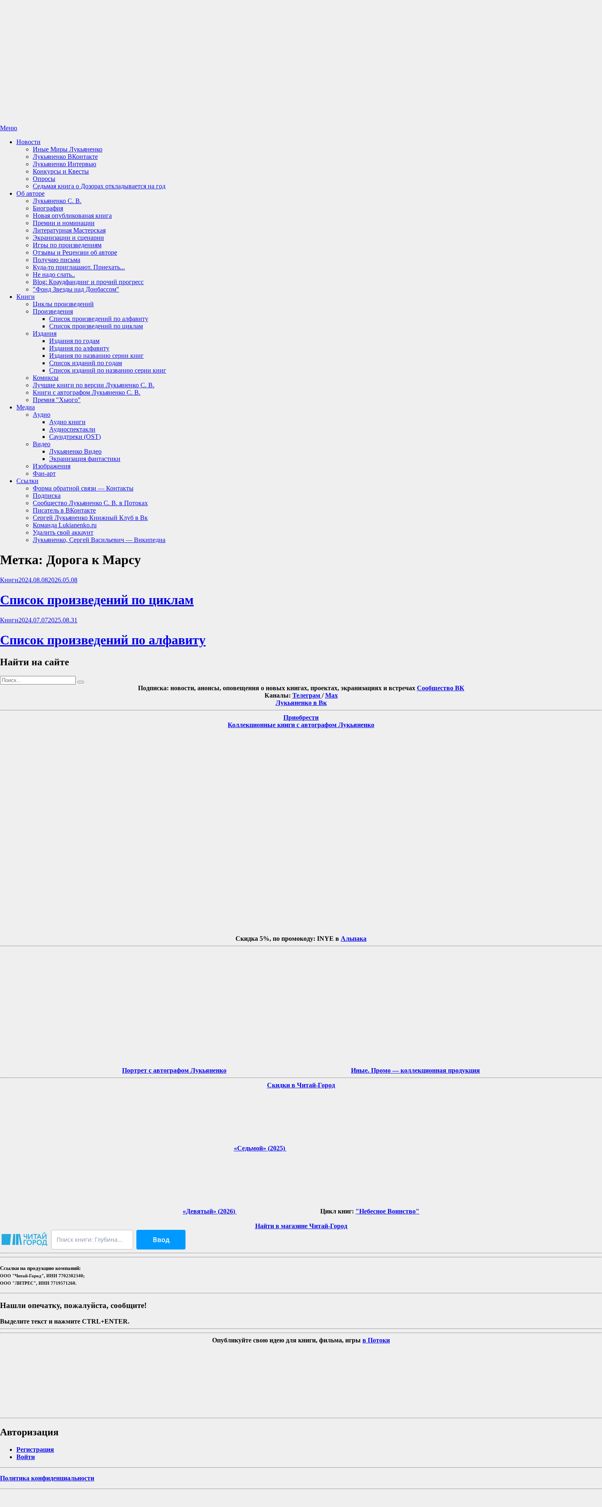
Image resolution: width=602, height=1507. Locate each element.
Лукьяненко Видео (75, 451)
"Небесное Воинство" (387, 1211)
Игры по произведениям (67, 245)
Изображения (51, 466)
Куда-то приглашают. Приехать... (79, 267)
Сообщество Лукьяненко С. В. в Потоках (90, 502)
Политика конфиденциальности (47, 1478)
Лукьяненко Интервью (64, 163)
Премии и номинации (64, 222)
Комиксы (46, 377)
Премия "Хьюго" (57, 399)
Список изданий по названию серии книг (107, 370)
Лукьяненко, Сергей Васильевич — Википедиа (99, 539)
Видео (41, 444)
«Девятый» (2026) (210, 1211)
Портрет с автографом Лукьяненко (174, 1070)
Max (331, 695)
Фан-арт (44, 473)
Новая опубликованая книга (72, 215)
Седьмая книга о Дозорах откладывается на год (99, 186)
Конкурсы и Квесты (61, 171)
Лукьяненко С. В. (57, 200)
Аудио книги (67, 421)
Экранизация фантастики (84, 458)
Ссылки (27, 480)
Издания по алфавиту (79, 348)
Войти (25, 1456)
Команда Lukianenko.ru (65, 525)
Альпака (354, 938)
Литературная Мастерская (69, 230)
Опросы (44, 178)
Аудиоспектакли (72, 429)
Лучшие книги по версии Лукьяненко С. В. (93, 385)
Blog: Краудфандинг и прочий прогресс (88, 281)
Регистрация (35, 1449)
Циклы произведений (63, 303)
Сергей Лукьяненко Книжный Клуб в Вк (90, 517)
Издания (45, 333)
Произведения (53, 311)
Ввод (161, 1239)
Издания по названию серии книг (96, 355)
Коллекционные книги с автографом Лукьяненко (301, 724)
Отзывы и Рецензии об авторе (75, 252)
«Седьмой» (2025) (260, 1148)
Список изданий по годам (85, 362)
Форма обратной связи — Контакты (83, 488)
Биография (48, 208)
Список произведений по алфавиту (98, 318)
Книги (25, 296)
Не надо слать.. (54, 274)
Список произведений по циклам (96, 326)
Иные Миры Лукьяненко (67, 149)
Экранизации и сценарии (68, 237)
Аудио (41, 414)
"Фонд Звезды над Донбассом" (76, 289)
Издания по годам (74, 340)
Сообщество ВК (440, 688)
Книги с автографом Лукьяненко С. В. (86, 392)
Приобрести (301, 717)
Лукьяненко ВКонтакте (65, 156)
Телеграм (307, 695)
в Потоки (376, 1340)
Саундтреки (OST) (75, 436)
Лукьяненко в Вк (301, 702)
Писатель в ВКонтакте (64, 510)
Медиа (25, 407)
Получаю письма (56, 259)
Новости (28, 141)
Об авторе (30, 193)
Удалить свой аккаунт (63, 532)
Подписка (47, 495)
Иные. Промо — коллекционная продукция (415, 1070)
